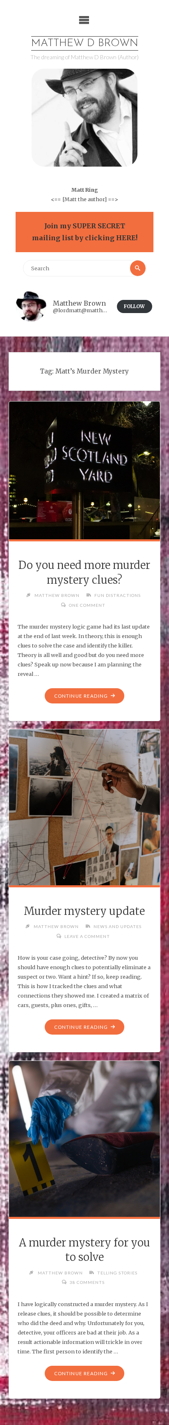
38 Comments (87, 1282)
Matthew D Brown (84, 43)
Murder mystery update (84, 911)
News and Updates (118, 926)
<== (56, 199)
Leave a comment (87, 936)
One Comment (87, 605)
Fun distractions (117, 595)
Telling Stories (117, 1272)
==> (113, 199)
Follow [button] (134, 306)
